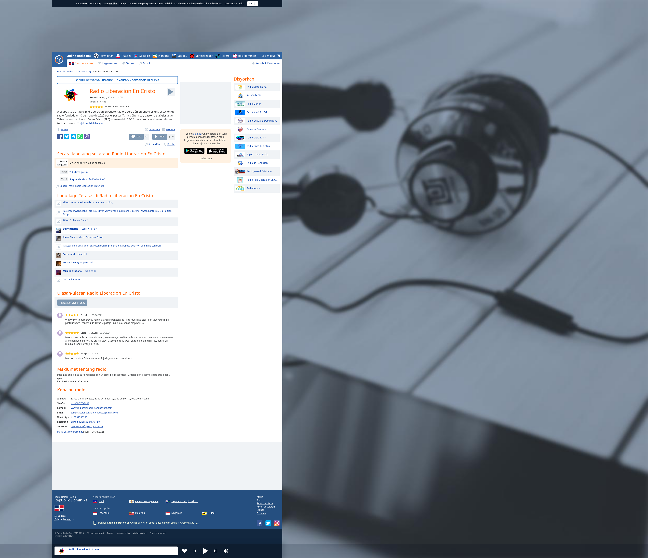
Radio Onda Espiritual (259, 145)
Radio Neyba (253, 188)
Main (162, 136)
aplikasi (197, 133)
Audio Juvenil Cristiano (259, 171)
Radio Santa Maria (257, 86)
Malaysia (140, 512)
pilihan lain (206, 158)
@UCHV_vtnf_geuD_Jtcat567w (87, 426)
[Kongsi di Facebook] (60, 136)
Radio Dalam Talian (71, 498)
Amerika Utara (265, 503)
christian (94, 101)
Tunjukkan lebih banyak (90, 123)
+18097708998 (79, 417)
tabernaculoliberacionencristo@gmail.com (94, 412)
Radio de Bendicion (257, 162)
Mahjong (163, 56)
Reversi (225, 56)
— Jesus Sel (78, 262)
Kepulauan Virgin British (184, 501)
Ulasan (123, 106)
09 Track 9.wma (71, 279)
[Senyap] (227, 551)
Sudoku (182, 56)
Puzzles (126, 56)
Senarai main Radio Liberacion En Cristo (82, 185)
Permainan (107, 56)
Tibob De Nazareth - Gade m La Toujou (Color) (88, 202)
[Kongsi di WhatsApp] (80, 136)
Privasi (110, 533)
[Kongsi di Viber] (87, 136)
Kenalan (171, 144)
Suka (139, 136)
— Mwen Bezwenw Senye (83, 237)
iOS (197, 522)
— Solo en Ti (79, 270)
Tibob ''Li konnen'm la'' (75, 220)
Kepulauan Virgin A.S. (146, 501)
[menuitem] (81, 63)
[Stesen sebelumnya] (195, 551)
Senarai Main (154, 144)
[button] (206, 551)
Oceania (261, 513)
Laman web (154, 129)
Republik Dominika (267, 63)
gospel (103, 101)
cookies (113, 3)
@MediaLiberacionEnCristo (86, 421)
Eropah (260, 509)
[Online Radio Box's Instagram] (277, 523)
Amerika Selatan (266, 506)
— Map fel (75, 254)
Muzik (147, 63)
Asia (259, 500)
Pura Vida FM (254, 95)
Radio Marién (254, 103)
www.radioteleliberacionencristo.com (91, 407)
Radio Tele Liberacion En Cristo (262, 179)
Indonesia (104, 512)
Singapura (176, 512)
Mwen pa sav (79, 172)
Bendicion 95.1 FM (257, 112)
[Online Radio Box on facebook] (259, 523)
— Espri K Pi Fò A (80, 228)
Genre (130, 63)
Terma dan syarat (95, 533)
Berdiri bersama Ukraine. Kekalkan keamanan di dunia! (117, 80)
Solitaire (144, 56)
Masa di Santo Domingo (70, 431)
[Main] (171, 92)
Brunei (211, 512)
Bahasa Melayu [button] (63, 519)
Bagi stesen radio (158, 533)
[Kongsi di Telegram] (73, 136)
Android (184, 522)
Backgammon (247, 56)
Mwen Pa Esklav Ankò (87, 179)
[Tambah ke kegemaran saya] (184, 551)
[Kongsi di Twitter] (66, 136)
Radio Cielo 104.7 (256, 137)
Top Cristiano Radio (257, 154)
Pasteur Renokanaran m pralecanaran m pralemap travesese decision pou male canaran (112, 245)
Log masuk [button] (269, 56)
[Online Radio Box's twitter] (268, 523)
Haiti (101, 501)
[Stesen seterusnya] (216, 551)
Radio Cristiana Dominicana (262, 120)
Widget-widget (139, 533)
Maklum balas (123, 533)
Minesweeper (204, 56)
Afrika (260, 496)
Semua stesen (84, 63)
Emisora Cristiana (256, 129)
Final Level (70, 536)
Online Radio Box (79, 56)
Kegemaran (109, 63)
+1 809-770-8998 (80, 403)
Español (64, 129)
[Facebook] (168, 129)
